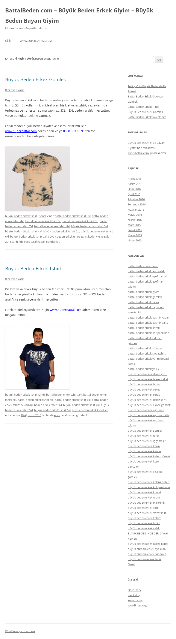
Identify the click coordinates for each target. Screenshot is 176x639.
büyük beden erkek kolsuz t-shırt (149, 482)
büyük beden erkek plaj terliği (146, 502)
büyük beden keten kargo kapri (148, 544)
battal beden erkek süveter (145, 348)
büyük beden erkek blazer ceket (148, 379)
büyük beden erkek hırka (143, 436)
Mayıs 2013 (135, 235)
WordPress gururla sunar (20, 631)
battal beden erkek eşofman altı (148, 276)
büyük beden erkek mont (144, 497)
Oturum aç (134, 590)
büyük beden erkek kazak (144, 446)
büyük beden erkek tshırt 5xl (61, 231)
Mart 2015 (134, 225)
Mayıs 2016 (135, 215)
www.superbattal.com (36, 41)
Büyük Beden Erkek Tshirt (33, 268)
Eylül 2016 (134, 194)
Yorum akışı (135, 600)
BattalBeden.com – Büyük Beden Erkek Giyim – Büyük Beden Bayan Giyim (79, 15)
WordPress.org (137, 605)
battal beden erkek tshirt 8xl (52, 226)
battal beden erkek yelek (143, 369)
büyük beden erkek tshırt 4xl (23, 231)
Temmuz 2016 (137, 204)
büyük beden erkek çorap (144, 395)
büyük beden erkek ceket (144, 389)
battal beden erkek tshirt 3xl (73, 216)
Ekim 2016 (134, 189)
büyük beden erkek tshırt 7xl (28, 236)
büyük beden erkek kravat (144, 492)
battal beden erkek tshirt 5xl (43, 221)
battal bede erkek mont (143, 266)
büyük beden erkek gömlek (145, 430)
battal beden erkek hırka (143, 302)
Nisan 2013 (135, 240)
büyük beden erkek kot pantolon (149, 487)
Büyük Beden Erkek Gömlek (35, 79)
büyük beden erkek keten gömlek (149, 456)
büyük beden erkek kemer (144, 451)
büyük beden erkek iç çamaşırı (147, 441)
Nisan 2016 (135, 220)
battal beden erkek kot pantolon (148, 333)
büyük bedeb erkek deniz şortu (147, 374)
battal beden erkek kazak (144, 328)
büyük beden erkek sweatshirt (147, 513)
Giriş (8, 41)
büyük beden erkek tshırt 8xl (66, 236)
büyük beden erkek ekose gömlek (149, 405)
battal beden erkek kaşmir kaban (149, 317)
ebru (27, 242)
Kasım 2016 (135, 184)
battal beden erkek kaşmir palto (148, 323)
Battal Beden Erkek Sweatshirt (147, 117)
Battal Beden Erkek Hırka (143, 107)
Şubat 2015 (135, 230)
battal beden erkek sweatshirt (147, 353)
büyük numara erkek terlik (144, 559)
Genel (42, 216)
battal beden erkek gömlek (145, 297)
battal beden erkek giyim (143, 292)
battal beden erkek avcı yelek (146, 271)
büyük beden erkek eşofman (146, 410)
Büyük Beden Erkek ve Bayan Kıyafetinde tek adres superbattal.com (146, 148)
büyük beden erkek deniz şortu (147, 400)
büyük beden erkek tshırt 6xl (52, 410)
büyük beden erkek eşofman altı (148, 415)
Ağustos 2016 (136, 199)
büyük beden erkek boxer (144, 384)
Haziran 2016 (136, 209)
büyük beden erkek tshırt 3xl (89, 226)
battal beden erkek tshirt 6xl (80, 221)
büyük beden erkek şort (143, 508)
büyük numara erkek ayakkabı (147, 549)
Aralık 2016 (134, 179)
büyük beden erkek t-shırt (144, 518)
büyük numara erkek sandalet (147, 554)
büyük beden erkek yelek (144, 528)
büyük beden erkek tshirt (21, 216)
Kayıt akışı (134, 595)
